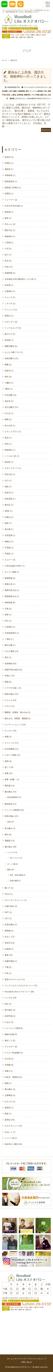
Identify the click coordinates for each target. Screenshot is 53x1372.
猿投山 (7, 315)
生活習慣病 (9, 749)
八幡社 (7, 382)
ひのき (7, 413)
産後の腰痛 (14, 880)
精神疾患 (8, 602)
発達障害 (8, 273)
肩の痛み (8, 1010)
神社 (27, 91)
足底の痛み (9, 924)
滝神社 (7, 163)
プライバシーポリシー (36, 1358)
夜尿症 (7, 1107)
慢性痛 (7, 785)
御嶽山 (7, 541)
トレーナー (9, 199)
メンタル (8, 997)
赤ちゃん (8, 224)
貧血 (7, 1113)
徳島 (7, 486)
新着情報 (21, 91)
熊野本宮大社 (10, 590)
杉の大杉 (8, 425)
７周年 (7, 639)
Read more (46, 130)
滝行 (7, 620)
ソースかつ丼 (10, 456)
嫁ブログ (8, 334)
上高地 (13, 95)
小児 (7, 248)
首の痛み (8, 828)
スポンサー (9, 321)
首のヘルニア (15, 858)
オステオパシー (21, 98)
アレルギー (9, 1046)
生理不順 (8, 1016)
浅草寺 (7, 370)
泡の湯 (7, 529)
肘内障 (7, 340)
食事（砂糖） (10, 779)
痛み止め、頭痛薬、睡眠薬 (16, 718)
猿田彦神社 (9, 181)
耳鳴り (7, 675)
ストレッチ (9, 742)
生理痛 (7, 1064)
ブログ (7, 706)
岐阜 (7, 218)
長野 (7, 614)
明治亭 (7, 462)
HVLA (7, 894)
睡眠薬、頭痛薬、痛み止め (16, 712)
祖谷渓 (7, 492)
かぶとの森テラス (12, 352)
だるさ (7, 1022)
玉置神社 (8, 291)
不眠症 (7, 553)
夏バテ (7, 888)
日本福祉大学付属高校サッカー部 (19, 279)
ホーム (4, 60)
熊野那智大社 (10, 596)
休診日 (7, 942)
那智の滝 (8, 584)
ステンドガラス (11, 431)
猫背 (7, 761)
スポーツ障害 (10, 755)
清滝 (7, 443)
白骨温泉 (8, 535)
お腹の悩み (9, 906)
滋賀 (7, 523)
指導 (7, 736)
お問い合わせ (26, 1362)
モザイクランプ (11, 468)
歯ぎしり (8, 1040)
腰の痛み (8, 846)
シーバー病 (9, 1138)
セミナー (8, 559)
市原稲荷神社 (10, 633)
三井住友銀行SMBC (13, 565)
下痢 (7, 967)
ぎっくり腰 (11, 864)
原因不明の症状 (11, 669)
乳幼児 (7, 157)
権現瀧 (7, 212)
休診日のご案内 (11, 1144)
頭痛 (8, 822)
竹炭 (7, 608)
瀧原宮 (7, 169)
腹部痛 (7, 930)
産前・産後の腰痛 (16, 875)
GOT (7, 918)
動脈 (7, 364)
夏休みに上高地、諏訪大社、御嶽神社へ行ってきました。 (25, 76)
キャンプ (8, 297)
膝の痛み (8, 791)
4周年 (7, 389)
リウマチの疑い (11, 688)
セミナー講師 (10, 572)
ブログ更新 (35, 95)
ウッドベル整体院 (36, 91)
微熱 (7, 1083)
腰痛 (8, 869)
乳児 (7, 260)
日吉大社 (8, 474)
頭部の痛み (9, 816)
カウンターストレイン (14, 900)
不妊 (45, 91)
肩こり (7, 767)
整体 (7, 955)
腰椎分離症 (9, 346)
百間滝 (7, 193)
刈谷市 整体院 (11, 1077)
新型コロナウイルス (13, 979)
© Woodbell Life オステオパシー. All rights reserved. (26, 1367)
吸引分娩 (8, 645)
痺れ (7, 834)
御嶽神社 (27, 95)
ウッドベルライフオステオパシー (36, 87)
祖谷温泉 (8, 498)
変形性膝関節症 (13, 797)
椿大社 (7, 504)
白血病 (7, 949)
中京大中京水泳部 (12, 205)
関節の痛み (9, 694)
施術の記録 (9, 1034)
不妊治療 (8, 395)
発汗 (7, 657)
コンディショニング (13, 724)
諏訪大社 (43, 95)
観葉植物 (8, 578)
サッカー (8, 730)
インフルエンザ (11, 328)
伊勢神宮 (8, 175)
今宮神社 (8, 627)
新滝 (7, 437)
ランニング (9, 309)
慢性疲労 (8, 804)
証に (7, 254)
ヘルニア (10, 852)
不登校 (7, 547)
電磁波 (7, 840)
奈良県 (7, 285)
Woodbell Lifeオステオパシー (39, 98)
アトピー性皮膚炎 (12, 1052)
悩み (7, 1003)
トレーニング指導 (12, 1028)
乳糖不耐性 (9, 961)
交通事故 (8, 1095)
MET (7, 912)
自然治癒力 (9, 358)
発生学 (7, 401)
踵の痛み (8, 1089)
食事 (7, 773)
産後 (7, 681)
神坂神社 (8, 450)
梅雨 (7, 419)
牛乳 (7, 973)
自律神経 (20, 95)
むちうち (8, 1101)
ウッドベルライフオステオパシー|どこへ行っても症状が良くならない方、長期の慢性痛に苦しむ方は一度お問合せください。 (26, 11)
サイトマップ (20, 1358)
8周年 (7, 511)
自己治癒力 (13, 91)
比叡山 (7, 517)
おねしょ (8, 1132)
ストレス (8, 700)
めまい (7, 936)
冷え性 (7, 1058)
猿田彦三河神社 (11, 187)
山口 (7, 480)
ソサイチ (8, 303)
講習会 (7, 1119)
